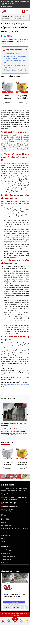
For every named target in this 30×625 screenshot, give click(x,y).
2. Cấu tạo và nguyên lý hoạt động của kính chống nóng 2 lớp (15, 57)
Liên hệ (3, 541)
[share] (2, 35)
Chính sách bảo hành (6, 559)
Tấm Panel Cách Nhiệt (6, 525)
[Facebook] (2, 515)
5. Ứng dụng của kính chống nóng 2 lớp (15, 70)
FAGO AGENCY (15, 615)
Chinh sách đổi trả (5, 553)
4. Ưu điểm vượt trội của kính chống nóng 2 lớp (14, 66)
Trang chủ (4, 16)
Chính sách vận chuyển (6, 562)
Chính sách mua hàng (6, 566)
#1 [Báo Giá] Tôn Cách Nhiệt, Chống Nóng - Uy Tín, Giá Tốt (14, 528)
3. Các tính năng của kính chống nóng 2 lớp (15, 62)
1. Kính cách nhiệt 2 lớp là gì (12, 53)
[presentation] (3, 88)
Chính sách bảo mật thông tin (8, 556)
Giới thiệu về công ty (6, 550)
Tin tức (17, 428)
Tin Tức (12, 16)
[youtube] (5, 515)
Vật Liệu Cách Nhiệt (5, 532)
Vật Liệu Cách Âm (5, 535)
